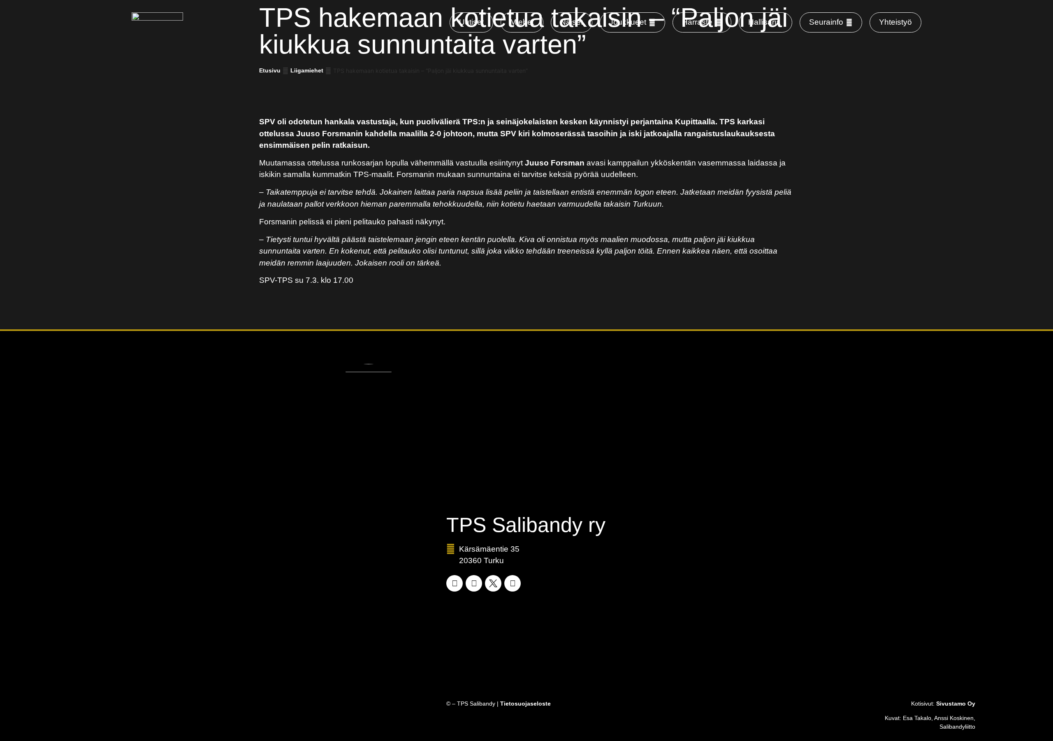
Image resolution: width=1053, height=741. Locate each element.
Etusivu (270, 70)
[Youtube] (512, 583)
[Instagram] (474, 583)
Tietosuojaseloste (525, 703)
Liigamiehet (306, 70)
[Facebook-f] (454, 583)
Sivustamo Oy (955, 703)
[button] (632, 22)
